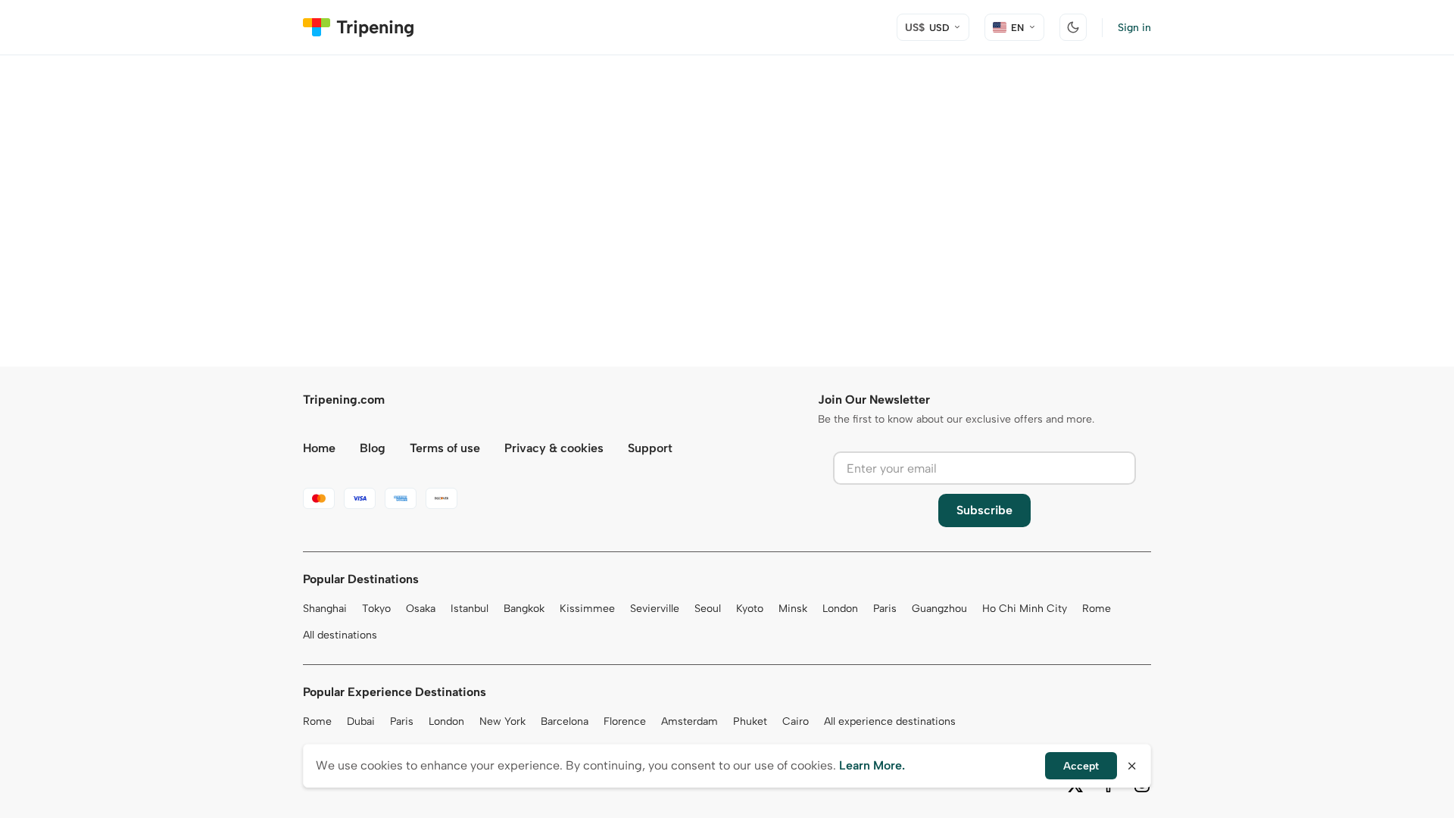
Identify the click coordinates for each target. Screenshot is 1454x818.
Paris (885, 608)
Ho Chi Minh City (1024, 608)
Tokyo (376, 608)
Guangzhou (939, 608)
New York (502, 721)
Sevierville (654, 608)
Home (319, 448)
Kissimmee (587, 608)
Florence (625, 721)
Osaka (420, 608)
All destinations (340, 635)
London (840, 608)
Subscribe (984, 510)
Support (650, 448)
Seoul (707, 608)
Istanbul (469, 608)
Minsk (792, 608)
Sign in (1134, 27)
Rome (1096, 608)
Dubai (361, 721)
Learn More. (872, 765)
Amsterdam (689, 721)
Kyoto (749, 608)
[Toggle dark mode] (1073, 27)
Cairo (795, 721)
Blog (372, 448)
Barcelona (564, 721)
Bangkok (524, 608)
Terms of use (445, 448)
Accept (1081, 766)
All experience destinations (890, 721)
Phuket (750, 721)
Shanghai (325, 608)
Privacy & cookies (554, 448)
